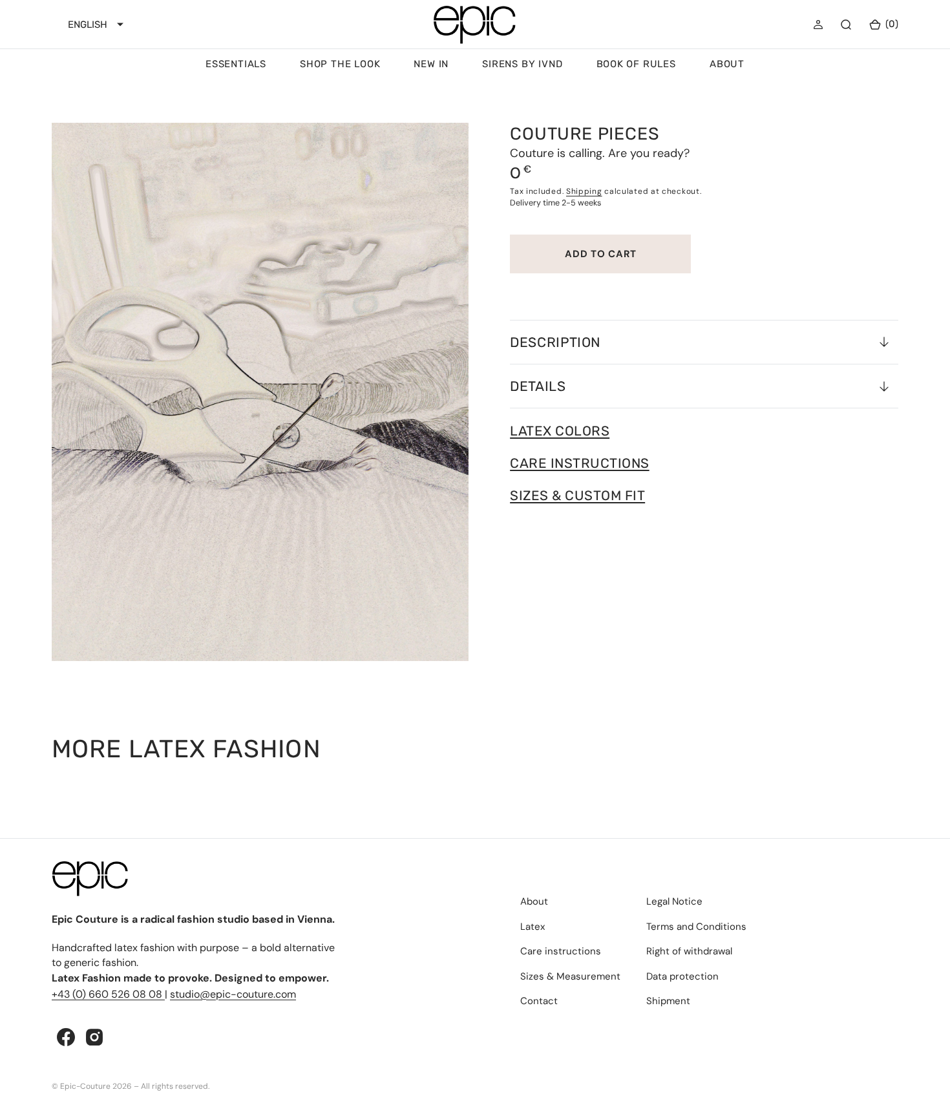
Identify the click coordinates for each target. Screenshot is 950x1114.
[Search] (845, 24)
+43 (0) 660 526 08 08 (108, 994)
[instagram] (94, 1037)
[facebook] (66, 1037)
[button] (818, 24)
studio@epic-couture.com (233, 994)
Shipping (584, 191)
